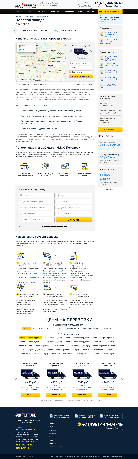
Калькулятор (22, 448)
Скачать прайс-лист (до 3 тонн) (111, 71)
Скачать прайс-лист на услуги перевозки (61, 416)
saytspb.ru (119, 456)
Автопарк (41, 11)
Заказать (74, 219)
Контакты (90, 11)
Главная (18, 11)
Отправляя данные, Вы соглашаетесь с (43, 226)
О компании (69, 11)
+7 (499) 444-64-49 (108, 3)
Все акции (110, 189)
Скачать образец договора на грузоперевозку (111, 34)
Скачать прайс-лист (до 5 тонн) (111, 78)
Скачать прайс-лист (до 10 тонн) (111, 85)
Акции (79, 11)
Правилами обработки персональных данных (54, 226)
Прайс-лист (53, 433)
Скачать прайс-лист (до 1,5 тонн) (111, 64)
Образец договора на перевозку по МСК (87, 416)
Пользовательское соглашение (113, 456)
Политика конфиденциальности (91, 456)
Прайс (55, 11)
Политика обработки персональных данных (65, 456)
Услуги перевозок (29, 16)
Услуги (28, 11)
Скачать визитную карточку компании (111, 416)
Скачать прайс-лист (50, 3)
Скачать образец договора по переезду (111, 41)
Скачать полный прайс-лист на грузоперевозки (111, 58)
